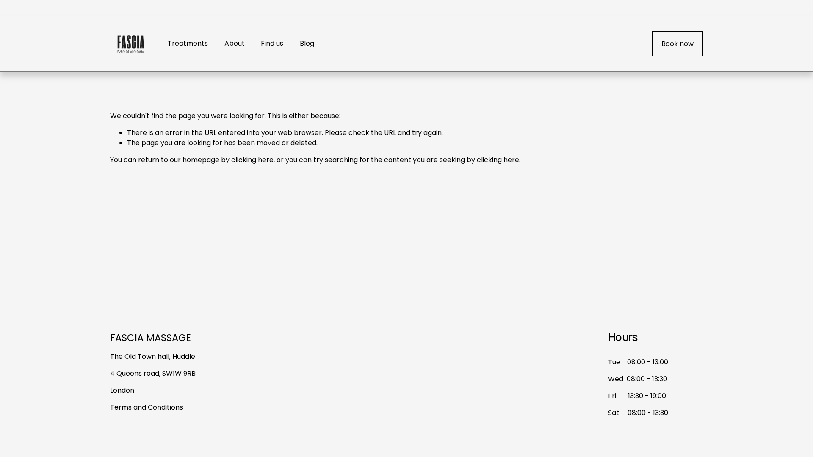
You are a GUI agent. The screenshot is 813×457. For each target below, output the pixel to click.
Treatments (188, 43)
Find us (272, 43)
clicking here (252, 160)
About (234, 43)
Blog (307, 43)
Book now (677, 44)
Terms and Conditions (146, 407)
